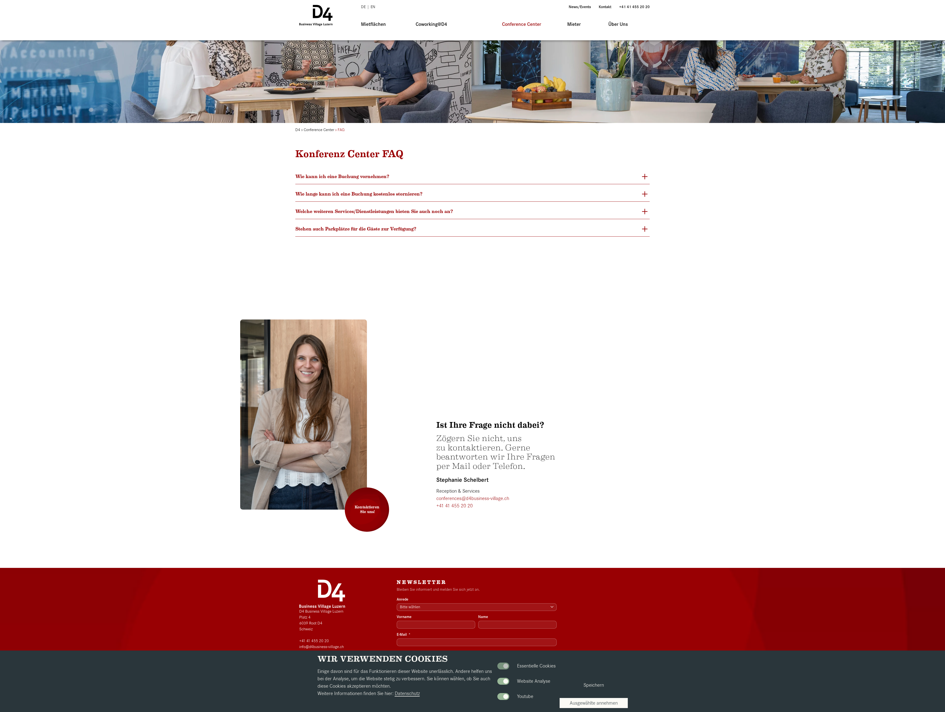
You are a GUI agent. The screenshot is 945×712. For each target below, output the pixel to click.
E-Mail (403, 634)
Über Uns (618, 24)
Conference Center (521, 24)
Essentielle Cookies (536, 666)
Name (483, 617)
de (363, 6)
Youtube (525, 696)
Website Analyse (533, 681)
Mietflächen (373, 24)
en (373, 6)
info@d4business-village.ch (321, 646)
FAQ (341, 129)
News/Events (580, 7)
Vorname (404, 617)
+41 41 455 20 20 (634, 7)
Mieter (574, 24)
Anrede (402, 599)
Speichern (593, 685)
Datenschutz (407, 693)
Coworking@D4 (431, 24)
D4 (297, 129)
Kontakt (605, 7)
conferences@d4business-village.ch (472, 498)
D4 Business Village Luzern (321, 611)
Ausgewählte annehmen (594, 703)
